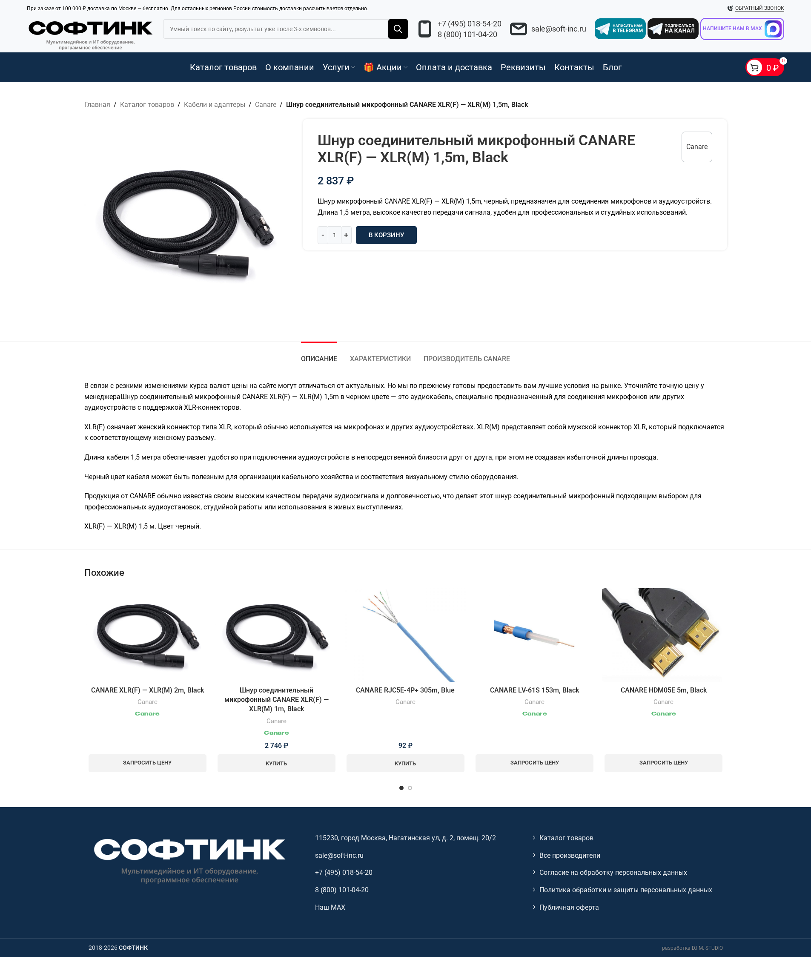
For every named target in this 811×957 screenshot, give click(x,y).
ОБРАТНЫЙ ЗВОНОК (759, 8)
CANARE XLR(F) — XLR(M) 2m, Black (147, 690)
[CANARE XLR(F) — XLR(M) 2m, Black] (147, 634)
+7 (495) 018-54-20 (470, 23)
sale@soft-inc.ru (558, 28)
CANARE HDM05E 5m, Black (664, 690)
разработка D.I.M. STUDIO (692, 948)
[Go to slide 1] (401, 788)
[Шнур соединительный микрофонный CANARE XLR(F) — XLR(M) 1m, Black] (276, 634)
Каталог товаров (147, 105)
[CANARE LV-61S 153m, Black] (534, 635)
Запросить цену (147, 762)
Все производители (569, 855)
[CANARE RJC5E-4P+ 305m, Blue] (405, 634)
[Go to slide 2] (410, 788)
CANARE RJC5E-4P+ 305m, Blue (405, 690)
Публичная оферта (569, 907)
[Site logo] (91, 34)
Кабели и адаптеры (214, 105)
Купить (276, 763)
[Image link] (189, 860)
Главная (97, 105)
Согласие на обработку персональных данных (613, 872)
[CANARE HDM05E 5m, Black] (663, 634)
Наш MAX (330, 907)
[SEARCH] (398, 29)
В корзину (386, 235)
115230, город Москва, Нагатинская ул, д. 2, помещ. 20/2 (405, 838)
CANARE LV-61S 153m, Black (534, 690)
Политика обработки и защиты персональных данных (625, 890)
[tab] (319, 355)
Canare (265, 105)
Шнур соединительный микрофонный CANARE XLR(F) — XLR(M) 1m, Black (276, 699)
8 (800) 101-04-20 (467, 34)
